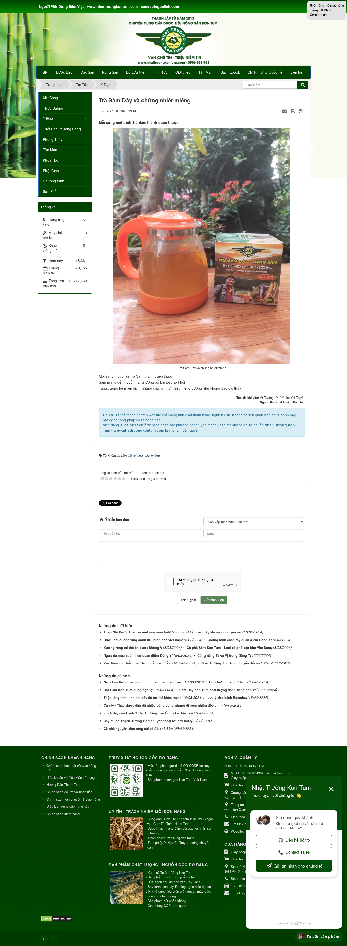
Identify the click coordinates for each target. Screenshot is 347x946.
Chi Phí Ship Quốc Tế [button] (265, 72)
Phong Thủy (52, 139)
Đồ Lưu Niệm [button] (136, 72)
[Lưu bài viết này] (301, 110)
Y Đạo (48, 118)
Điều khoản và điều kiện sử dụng (70, 777)
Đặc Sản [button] (87, 72)
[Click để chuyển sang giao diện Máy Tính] (54, 938)
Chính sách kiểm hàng (63, 813)
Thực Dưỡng (53, 108)
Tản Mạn (50, 149)
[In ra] (293, 110)
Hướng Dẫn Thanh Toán (63, 784)
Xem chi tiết (319, 14)
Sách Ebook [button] (230, 72)
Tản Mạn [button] (205, 72)
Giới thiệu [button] (183, 72)
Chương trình (53, 181)
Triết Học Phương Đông (62, 128)
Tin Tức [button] (161, 72)
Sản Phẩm (51, 191)
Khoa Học (51, 160)
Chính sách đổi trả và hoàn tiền (69, 791)
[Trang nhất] (45, 72)
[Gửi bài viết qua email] (285, 110)
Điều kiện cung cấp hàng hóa (67, 806)
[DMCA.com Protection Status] (57, 918)
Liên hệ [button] (296, 72)
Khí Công (50, 97)
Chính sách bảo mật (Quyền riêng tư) (71, 768)
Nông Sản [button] (110, 72)
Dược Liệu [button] (64, 72)
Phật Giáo (51, 170)
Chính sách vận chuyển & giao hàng (73, 799)
